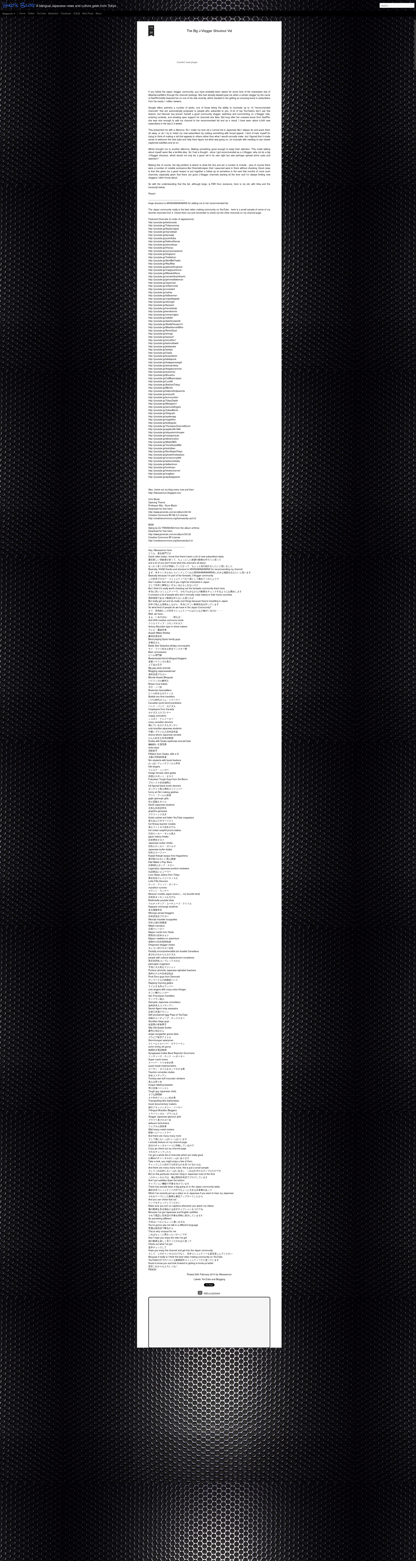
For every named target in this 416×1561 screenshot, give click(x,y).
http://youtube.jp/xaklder (160, 317)
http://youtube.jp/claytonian (162, 282)
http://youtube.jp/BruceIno (161, 375)
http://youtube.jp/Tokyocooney (163, 225)
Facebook (66, 13)
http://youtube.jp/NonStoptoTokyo (165, 451)
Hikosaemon (225, 1274)
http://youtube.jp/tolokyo (160, 349)
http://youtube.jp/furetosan (161, 467)
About (99, 13)
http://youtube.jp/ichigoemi (161, 254)
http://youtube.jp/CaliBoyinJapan (165, 378)
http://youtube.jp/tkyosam (161, 305)
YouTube (41, 13)
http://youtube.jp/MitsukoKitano (164, 273)
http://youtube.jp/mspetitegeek (163, 298)
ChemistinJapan (200, 168)
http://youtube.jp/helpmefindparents (166, 390)
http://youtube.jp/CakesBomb (163, 410)
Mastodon (53, 13)
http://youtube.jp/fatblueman (162, 295)
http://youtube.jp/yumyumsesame (165, 250)
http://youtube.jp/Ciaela (160, 352)
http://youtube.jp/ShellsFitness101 (165, 324)
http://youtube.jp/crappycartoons (165, 269)
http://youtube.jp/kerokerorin (162, 311)
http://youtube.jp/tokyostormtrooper (166, 432)
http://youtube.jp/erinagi (160, 333)
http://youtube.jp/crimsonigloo (163, 314)
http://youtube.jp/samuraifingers (164, 406)
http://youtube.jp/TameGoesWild (164, 445)
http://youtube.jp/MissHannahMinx (165, 327)
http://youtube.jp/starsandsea (163, 365)
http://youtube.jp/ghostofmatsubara (166, 454)
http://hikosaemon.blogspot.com (164, 492)
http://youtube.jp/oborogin (161, 301)
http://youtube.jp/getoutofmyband (165, 266)
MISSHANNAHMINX (177, 203)
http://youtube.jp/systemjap (162, 416)
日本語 (76, 13)
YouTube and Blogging (213, 1279)
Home (22, 13)
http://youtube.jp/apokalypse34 (164, 476)
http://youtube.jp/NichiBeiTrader (164, 260)
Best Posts (87, 13)
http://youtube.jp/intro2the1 (162, 340)
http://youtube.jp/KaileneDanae (164, 241)
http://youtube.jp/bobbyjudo (162, 422)
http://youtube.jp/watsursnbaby (164, 461)
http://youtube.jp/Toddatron (162, 257)
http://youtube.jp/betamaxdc (162, 222)
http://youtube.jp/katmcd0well (163, 343)
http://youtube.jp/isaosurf (161, 336)
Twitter (31, 13)
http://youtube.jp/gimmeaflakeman (165, 279)
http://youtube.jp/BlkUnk (160, 387)
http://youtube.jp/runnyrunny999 (164, 457)
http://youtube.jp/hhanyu (160, 247)
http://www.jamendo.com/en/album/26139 (169, 512)
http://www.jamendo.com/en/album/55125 (169, 534)
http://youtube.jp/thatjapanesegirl (165, 362)
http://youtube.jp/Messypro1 (162, 403)
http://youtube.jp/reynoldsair (162, 231)
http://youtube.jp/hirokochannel (164, 470)
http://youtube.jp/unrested (161, 289)
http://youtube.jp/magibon (161, 473)
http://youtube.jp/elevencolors (163, 438)
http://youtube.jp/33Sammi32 (163, 285)
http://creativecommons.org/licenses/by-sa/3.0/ (172, 518)
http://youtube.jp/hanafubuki (162, 308)
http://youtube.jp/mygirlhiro (162, 419)
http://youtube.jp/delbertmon (162, 464)
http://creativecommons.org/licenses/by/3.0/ (170, 540)
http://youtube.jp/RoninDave (162, 330)
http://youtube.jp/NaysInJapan (163, 228)
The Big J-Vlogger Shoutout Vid (209, 30)
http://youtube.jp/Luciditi (160, 381)
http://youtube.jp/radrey (160, 292)
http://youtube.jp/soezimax (161, 371)
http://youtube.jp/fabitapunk (162, 359)
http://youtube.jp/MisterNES (162, 441)
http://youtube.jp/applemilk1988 (164, 429)
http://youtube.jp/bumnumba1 (163, 397)
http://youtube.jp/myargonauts (163, 435)
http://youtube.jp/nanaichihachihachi (166, 276)
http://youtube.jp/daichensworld (164, 320)
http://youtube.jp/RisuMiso (161, 263)
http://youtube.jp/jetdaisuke (162, 346)
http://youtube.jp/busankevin (162, 355)
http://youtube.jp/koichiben (161, 448)
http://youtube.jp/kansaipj (161, 235)
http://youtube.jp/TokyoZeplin (163, 400)
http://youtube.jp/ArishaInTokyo (164, 384)
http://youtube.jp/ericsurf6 (161, 394)
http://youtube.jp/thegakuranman (165, 368)
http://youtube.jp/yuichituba (162, 238)
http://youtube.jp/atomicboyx (162, 244)
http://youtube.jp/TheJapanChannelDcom (169, 426)
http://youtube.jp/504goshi (161, 413)
